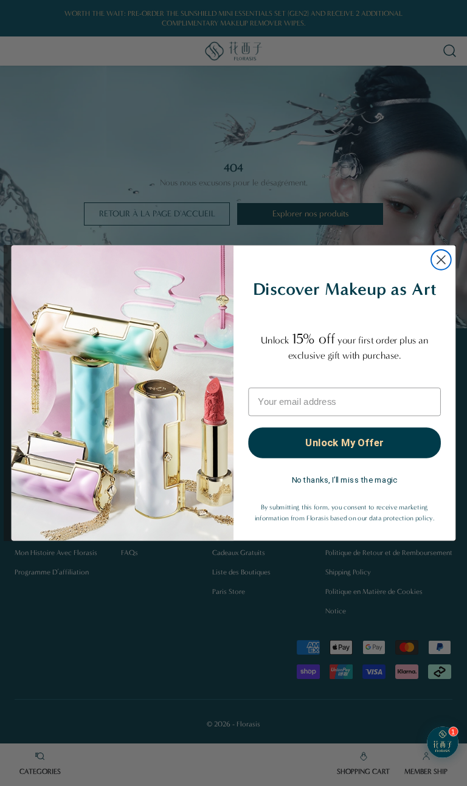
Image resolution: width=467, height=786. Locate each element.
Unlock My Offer (344, 442)
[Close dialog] (441, 260)
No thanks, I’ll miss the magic (345, 479)
